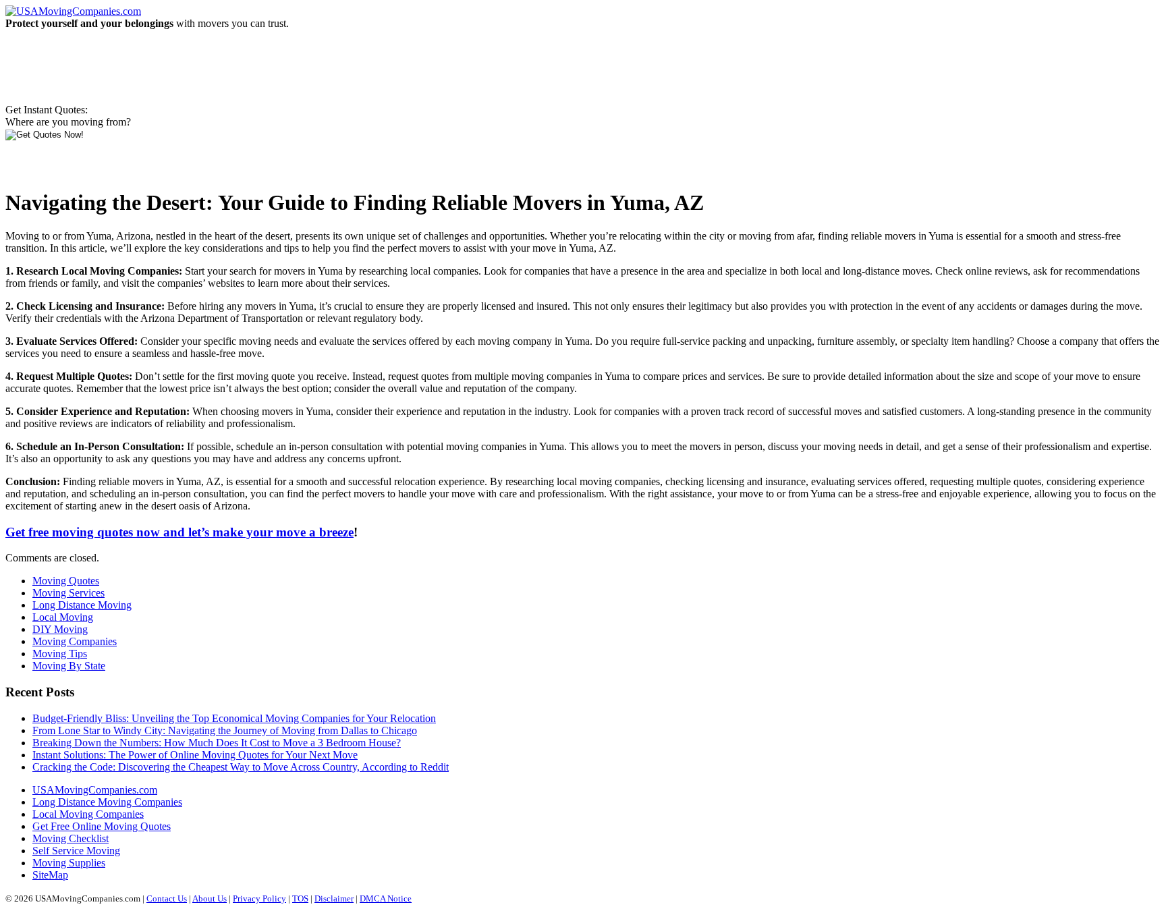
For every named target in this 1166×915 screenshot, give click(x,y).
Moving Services (68, 593)
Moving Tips (59, 653)
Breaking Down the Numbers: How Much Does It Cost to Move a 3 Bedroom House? (216, 742)
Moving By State (68, 665)
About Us (209, 898)
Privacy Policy (259, 898)
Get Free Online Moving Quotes (101, 826)
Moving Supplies (68, 862)
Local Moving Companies (88, 814)
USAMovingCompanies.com (94, 790)
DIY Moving (60, 629)
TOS (300, 898)
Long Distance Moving (82, 605)
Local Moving (62, 617)
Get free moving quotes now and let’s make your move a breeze (179, 532)
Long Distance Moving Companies (107, 802)
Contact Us (166, 898)
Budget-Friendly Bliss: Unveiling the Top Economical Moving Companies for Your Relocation (234, 718)
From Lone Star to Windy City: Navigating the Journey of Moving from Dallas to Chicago (224, 730)
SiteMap (50, 875)
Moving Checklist (70, 838)
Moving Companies (74, 641)
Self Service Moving (76, 850)
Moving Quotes (65, 580)
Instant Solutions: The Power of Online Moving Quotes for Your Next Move (195, 754)
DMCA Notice (386, 898)
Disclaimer (334, 898)
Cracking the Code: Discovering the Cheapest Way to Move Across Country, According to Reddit (240, 767)
